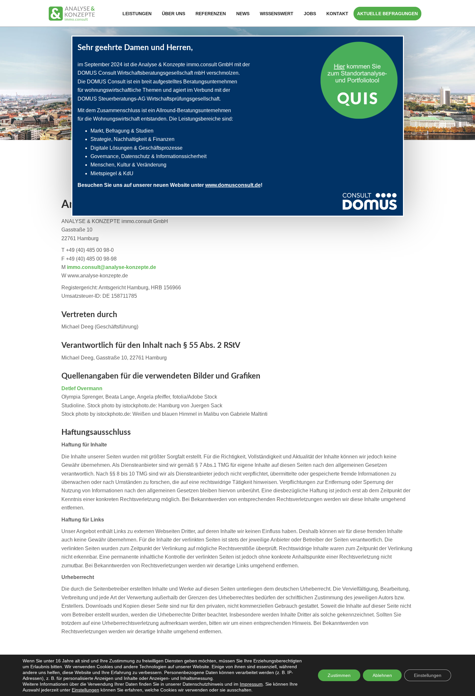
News (242, 13)
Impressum (251, 684)
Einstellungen (85, 689)
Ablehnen (382, 675)
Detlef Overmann (81, 388)
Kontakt (337, 13)
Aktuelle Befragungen (387, 13)
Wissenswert (276, 13)
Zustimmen (339, 675)
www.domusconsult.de (233, 185)
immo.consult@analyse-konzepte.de (111, 267)
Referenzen (210, 13)
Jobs (310, 13)
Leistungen (137, 13)
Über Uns (173, 13)
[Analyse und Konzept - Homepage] (71, 13)
